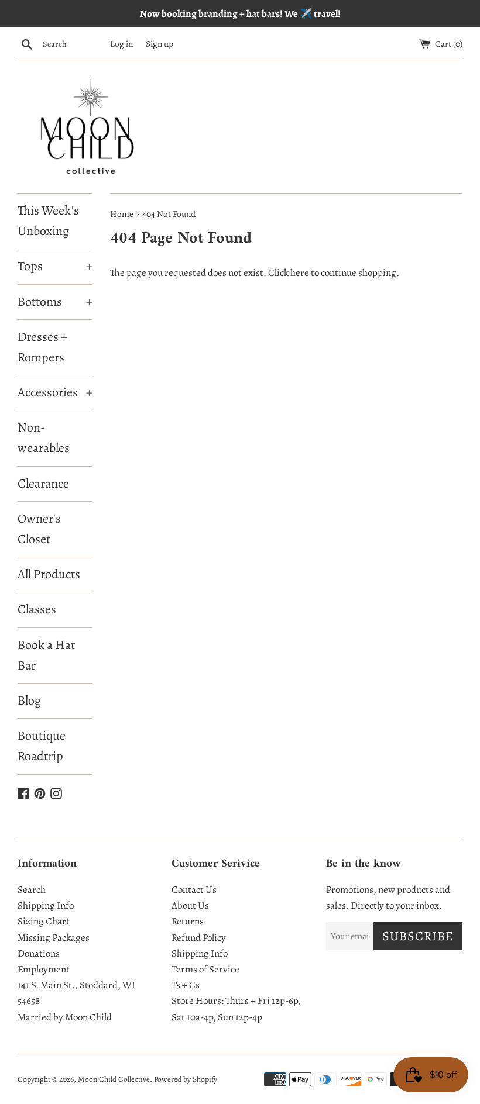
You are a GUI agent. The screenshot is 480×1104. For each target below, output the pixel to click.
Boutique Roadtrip (42, 746)
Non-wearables (44, 438)
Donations (39, 953)
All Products (49, 574)
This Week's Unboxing (48, 221)
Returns (188, 921)
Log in (121, 43)
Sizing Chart (44, 921)
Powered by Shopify (185, 1079)
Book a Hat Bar (46, 655)
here (299, 273)
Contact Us (194, 889)
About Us (190, 905)
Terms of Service (205, 969)
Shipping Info (46, 905)
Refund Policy (199, 937)
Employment (44, 969)
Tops (55, 266)
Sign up (159, 43)
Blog (29, 700)
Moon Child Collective (114, 1079)
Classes (37, 609)
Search (32, 889)
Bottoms (55, 301)
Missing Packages (54, 937)
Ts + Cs (186, 985)
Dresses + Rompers (42, 347)
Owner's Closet (39, 529)
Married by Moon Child (65, 1017)
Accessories (55, 392)
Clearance (43, 483)
